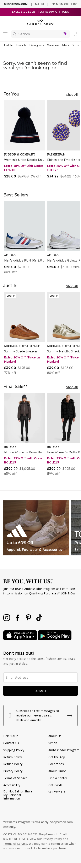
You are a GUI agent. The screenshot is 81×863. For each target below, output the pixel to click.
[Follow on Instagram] (7, 620)
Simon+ (53, 743)
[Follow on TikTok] (39, 620)
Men (65, 45)
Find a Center (57, 778)
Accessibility (11, 785)
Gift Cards (55, 785)
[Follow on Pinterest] (29, 620)
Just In (8, 45)
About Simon (57, 771)
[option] (25, 142)
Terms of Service (15, 778)
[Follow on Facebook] (18, 620)
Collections (56, 764)
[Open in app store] (20, 639)
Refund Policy (12, 764)
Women (53, 45)
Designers (36, 45)
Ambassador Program (63, 750)
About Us (54, 736)
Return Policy (12, 757)
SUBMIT (40, 691)
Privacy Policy (13, 771)
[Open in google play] (54, 639)
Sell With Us (56, 792)
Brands (21, 45)
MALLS (39, 4)
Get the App (56, 757)
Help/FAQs (10, 736)
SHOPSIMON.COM (15, 4)
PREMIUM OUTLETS (64, 4)
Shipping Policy (13, 750)
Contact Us (11, 743)
